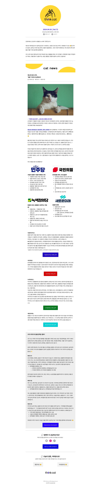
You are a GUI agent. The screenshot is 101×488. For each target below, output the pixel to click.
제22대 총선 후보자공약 (50, 425)
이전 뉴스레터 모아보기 (50, 446)
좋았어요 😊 (38, 464)
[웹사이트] (54, 441)
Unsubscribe (52, 483)
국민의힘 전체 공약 (50, 274)
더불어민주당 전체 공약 (50, 255)
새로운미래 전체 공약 (50, 325)
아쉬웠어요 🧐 (63, 464)
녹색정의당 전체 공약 (50, 308)
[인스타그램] (50, 441)
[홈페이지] (46, 441)
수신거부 (47, 483)
